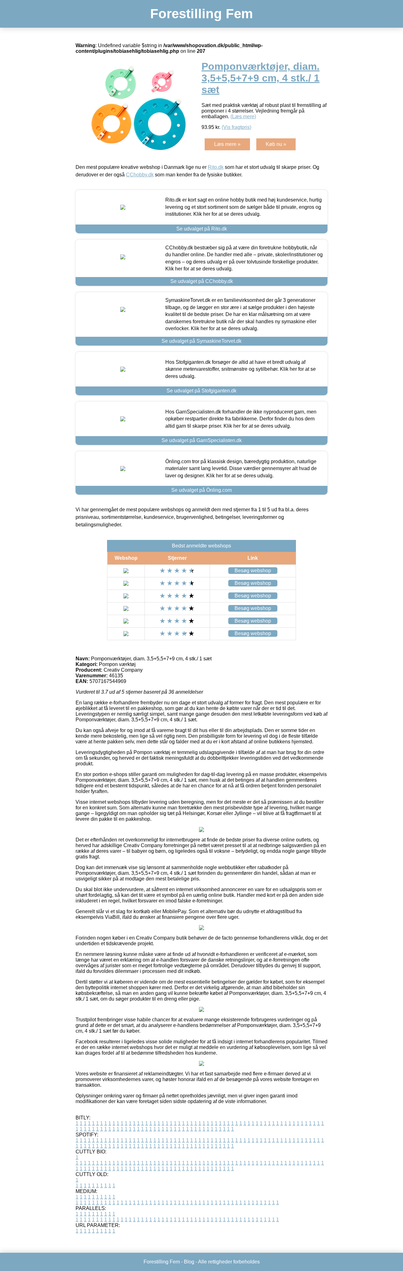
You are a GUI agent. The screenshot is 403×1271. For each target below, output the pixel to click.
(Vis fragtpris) (236, 127)
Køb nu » (276, 144)
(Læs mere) (243, 116)
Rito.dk (216, 167)
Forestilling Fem (201, 13)
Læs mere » (227, 144)
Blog (189, 1261)
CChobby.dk (140, 174)
